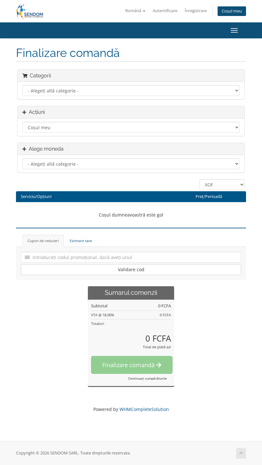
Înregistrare (196, 10)
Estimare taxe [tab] (81, 240)
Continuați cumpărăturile (147, 378)
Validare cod (131, 269)
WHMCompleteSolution (144, 409)
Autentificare (165, 10)
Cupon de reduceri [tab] (43, 240)
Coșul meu (232, 11)
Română (133, 10)
